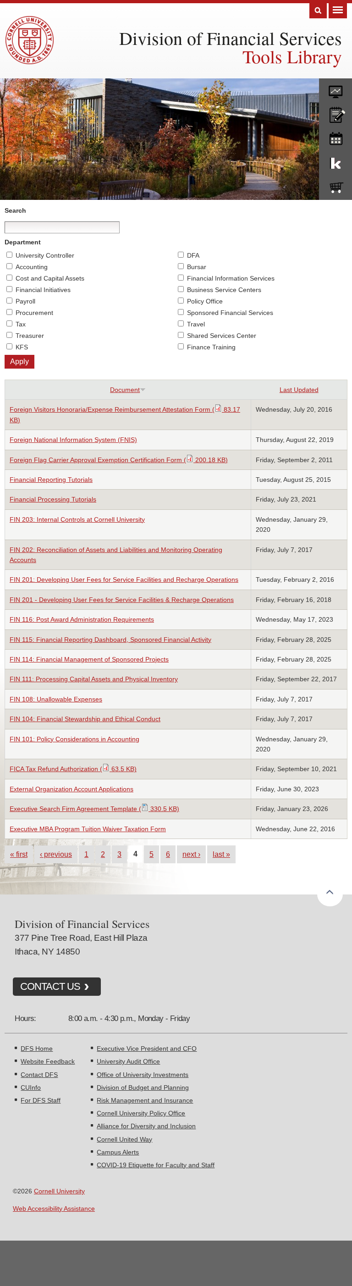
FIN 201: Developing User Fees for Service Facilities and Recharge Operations (124, 579)
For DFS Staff (40, 1100)
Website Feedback (48, 1061)
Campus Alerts (118, 1152)
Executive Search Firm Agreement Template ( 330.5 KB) (94, 808)
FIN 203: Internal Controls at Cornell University (77, 519)
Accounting (32, 266)
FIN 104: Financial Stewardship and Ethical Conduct (85, 719)
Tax (21, 324)
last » (221, 854)
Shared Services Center (221, 335)
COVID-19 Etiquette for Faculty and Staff (155, 1165)
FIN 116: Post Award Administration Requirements (82, 619)
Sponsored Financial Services (230, 312)
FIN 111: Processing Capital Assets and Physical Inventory (94, 679)
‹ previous (56, 854)
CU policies (335, 113)
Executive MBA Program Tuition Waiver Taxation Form (88, 829)
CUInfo (31, 1087)
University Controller (45, 255)
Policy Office (205, 301)
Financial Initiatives (43, 289)
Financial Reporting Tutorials (51, 479)
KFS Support (335, 161)
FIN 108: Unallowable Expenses (56, 699)
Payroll (25, 301)
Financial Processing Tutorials (53, 499)
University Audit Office (128, 1061)
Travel (196, 324)
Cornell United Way (124, 1139)
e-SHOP (335, 186)
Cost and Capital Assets (50, 278)
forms (335, 88)
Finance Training (211, 347)
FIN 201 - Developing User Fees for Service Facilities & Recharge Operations (122, 599)
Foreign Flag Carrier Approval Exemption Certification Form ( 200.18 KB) (119, 460)
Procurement (34, 312)
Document (125, 389)
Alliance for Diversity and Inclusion (146, 1126)
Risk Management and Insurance (145, 1100)
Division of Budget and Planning (143, 1087)
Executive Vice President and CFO (147, 1048)
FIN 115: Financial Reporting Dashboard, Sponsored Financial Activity (110, 639)
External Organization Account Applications (71, 789)
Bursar (196, 266)
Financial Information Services (231, 278)
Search (318, 10)
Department (23, 242)
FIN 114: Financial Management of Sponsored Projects (89, 659)
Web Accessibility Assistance (54, 1208)
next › (191, 854)
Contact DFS (39, 1074)
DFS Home (37, 1048)
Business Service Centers (224, 289)
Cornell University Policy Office (141, 1113)
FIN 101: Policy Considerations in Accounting (74, 739)
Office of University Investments (142, 1074)
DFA (193, 255)
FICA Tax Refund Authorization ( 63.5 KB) (73, 769)
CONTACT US (50, 986)
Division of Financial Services (230, 38)
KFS (22, 347)
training (335, 137)
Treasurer (30, 335)
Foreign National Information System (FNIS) (73, 439)
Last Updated (299, 389)
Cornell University (59, 1191)
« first (19, 854)
